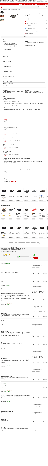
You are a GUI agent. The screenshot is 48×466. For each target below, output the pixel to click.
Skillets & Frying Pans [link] (11, 243)
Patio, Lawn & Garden (34, 0)
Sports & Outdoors (12, 1)
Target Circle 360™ (31, 4)
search (38, 6)
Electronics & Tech (33, 1)
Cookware (9, 9)
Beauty (5, 1)
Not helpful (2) (13, 110)
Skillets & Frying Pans (17, 9)
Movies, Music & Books (42, 1)
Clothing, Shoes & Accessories (18, 0)
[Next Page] (47, 194)
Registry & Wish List (37, 4)
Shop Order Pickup (43, 2)
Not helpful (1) (15, 118)
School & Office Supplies (23, 1)
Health (17, 1)
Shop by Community (10, 2)
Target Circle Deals (35, 2)
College (10, 0)
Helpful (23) (11, 110)
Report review (45, 273)
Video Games (37, 1)
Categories (5, 6)
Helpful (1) (10, 127)
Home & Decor (24, 0)
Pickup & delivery (15, 6)
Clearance (19, 2)
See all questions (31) (7, 181)
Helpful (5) (13, 101)
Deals (17, 2)
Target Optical (15, 2)
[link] (27, 14)
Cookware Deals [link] (28, 243)
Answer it (5, 149)
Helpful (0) (12, 105)
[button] (36, 25)
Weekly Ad (39, 2)
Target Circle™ (20, 4)
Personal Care (8, 1)
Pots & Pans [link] (16, 243)
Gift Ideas (3, 2)
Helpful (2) (13, 118)
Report (18, 101)
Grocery (38, 0)
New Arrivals (23, 2)
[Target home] (2, 7)
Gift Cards (6, 2)
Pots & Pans (12, 9)
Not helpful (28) (15, 101)
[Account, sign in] (42, 7)
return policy (28, 93)
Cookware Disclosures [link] (33, 243)
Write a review (36, 257)
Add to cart (26, 18)
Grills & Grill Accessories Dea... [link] (22, 243)
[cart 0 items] (46, 7)
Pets (15, 1)
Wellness (19, 1)
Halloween (12, 0)
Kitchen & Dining (28, 0)
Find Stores (46, 4)
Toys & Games (29, 1)
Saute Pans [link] (38, 243)
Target (1, 9)
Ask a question (13, 181)
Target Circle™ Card (25, 4)
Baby (3, 1)
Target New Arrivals (2, 0)
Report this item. (23, 85)
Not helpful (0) (14, 105)
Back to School (7, 0)
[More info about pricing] (42, 15)
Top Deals (32, 2)
